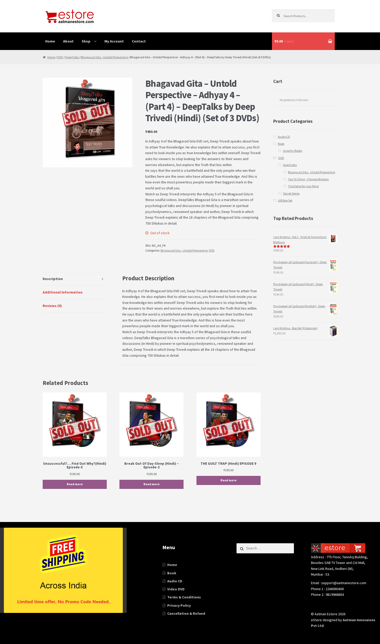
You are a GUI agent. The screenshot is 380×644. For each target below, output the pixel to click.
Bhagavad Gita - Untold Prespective (104, 57)
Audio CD (284, 137)
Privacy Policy (179, 605)
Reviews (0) (52, 305)
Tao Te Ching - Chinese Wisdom (308, 179)
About (68, 41)
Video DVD (176, 589)
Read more (75, 484)
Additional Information (62, 292)
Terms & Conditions (184, 597)
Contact (139, 41)
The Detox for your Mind (303, 186)
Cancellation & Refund (186, 613)
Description (53, 278)
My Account (114, 41)
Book (281, 144)
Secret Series (291, 193)
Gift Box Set (285, 200)
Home (50, 41)
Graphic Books (292, 151)
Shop (86, 41)
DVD (60, 57)
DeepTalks (72, 57)
